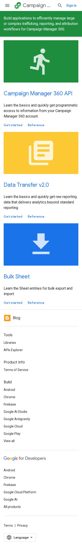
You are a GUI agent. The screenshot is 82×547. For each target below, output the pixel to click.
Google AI (10, 499)
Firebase (10, 404)
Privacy (22, 525)
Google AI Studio (15, 412)
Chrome (9, 397)
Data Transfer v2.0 (26, 184)
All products (12, 507)
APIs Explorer (13, 350)
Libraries (10, 342)
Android (9, 390)
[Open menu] (7, 5)
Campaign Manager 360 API (38, 93)
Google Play (12, 433)
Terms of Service (16, 370)
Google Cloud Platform (20, 492)
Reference (36, 125)
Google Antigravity (17, 419)
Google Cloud (13, 426)
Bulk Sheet (17, 276)
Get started (13, 125)
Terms (8, 525)
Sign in (71, 5)
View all (9, 441)
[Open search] (60, 5)
